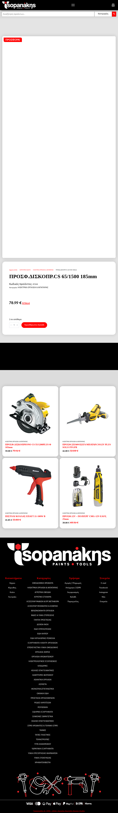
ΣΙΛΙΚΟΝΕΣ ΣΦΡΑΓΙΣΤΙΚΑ (42, 716)
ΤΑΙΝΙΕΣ (42, 730)
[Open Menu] (73, 5)
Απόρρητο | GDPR (73, 587)
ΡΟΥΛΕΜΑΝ (43, 707)
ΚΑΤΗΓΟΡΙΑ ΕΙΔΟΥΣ (25, 270)
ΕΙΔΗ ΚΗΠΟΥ (42, 633)
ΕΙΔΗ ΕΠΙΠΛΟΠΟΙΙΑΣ (42, 629)
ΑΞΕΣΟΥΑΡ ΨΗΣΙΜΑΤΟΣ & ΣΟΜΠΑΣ (43, 606)
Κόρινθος (12, 587)
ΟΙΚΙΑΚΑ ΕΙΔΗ (43, 693)
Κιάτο (12, 592)
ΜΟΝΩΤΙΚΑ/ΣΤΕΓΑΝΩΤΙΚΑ (42, 689)
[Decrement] (11, 325)
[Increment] (17, 325)
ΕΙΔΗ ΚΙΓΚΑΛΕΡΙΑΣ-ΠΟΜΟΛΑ (42, 638)
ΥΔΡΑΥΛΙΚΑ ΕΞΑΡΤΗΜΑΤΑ (43, 748)
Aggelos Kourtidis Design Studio (71, 811)
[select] (103, 14)
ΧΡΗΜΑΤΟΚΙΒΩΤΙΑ (43, 762)
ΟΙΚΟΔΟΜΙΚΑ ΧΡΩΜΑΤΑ (42, 583)
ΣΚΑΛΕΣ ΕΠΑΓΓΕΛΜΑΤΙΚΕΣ (42, 721)
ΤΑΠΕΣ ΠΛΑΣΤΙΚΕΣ (42, 735)
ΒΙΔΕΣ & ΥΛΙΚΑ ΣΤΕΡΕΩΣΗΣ (42, 615)
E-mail (103, 583)
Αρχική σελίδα (13, 270)
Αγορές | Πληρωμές (73, 583)
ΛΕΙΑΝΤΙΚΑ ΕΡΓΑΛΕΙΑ (43, 679)
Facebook (103, 587)
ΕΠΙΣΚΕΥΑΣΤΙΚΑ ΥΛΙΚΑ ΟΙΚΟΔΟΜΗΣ (43, 647)
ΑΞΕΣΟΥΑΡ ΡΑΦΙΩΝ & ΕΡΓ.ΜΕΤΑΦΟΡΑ (43, 601)
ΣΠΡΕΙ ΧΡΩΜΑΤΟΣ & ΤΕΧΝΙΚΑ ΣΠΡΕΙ (43, 725)
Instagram (103, 592)
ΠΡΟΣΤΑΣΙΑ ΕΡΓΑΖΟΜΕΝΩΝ (43, 698)
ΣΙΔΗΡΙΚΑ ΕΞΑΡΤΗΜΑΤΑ (42, 712)
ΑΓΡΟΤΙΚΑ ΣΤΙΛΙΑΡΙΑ (42, 597)
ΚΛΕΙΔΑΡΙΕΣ (43, 666)
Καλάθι (73, 597)
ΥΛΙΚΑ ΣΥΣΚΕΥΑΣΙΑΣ (42, 758)
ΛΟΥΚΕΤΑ (43, 684)
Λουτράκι (12, 597)
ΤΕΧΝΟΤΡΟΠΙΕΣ (42, 739)
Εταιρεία (103, 601)
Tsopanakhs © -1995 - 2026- (45, 811)
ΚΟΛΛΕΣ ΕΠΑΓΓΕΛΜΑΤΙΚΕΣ (42, 670)
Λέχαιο (12, 583)
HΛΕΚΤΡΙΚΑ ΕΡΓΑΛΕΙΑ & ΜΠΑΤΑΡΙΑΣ (43, 270)
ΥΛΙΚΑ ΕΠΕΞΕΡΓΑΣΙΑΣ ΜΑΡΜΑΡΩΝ (43, 753)
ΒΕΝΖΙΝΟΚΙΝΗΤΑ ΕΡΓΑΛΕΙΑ (42, 610)
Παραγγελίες (73, 601)
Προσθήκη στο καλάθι (34, 325)
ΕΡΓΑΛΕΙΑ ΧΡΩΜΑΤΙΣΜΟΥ (43, 656)
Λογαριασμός (73, 592)
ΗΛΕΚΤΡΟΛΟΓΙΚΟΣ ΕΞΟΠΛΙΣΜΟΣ (43, 661)
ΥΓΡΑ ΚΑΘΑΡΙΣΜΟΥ (42, 744)
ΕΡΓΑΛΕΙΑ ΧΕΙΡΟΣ (42, 652)
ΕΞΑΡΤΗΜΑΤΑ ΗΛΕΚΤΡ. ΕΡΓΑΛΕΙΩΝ (43, 643)
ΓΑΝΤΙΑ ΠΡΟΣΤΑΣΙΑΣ (42, 620)
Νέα (103, 597)
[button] (114, 14)
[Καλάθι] (113, 5)
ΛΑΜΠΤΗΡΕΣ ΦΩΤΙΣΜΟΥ (42, 675)
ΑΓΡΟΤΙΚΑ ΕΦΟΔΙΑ (43, 592)
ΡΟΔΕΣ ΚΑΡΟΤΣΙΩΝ (42, 702)
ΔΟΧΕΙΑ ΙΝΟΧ (43, 624)
